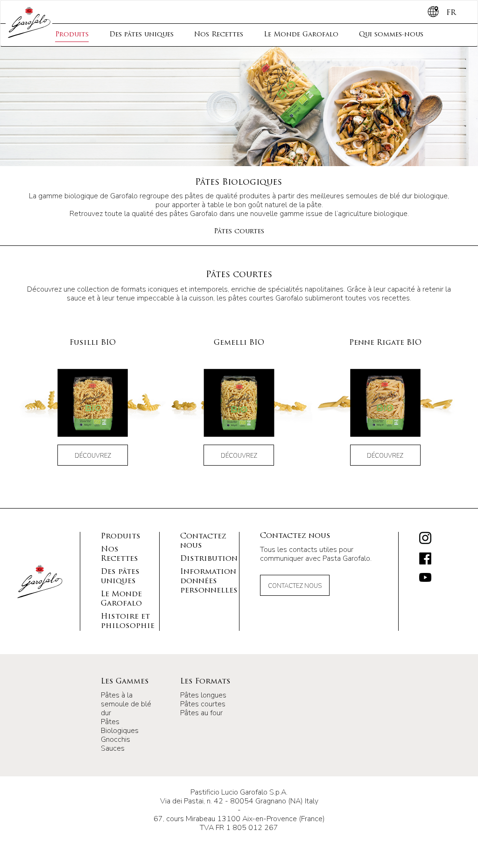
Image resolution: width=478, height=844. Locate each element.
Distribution (209, 559)
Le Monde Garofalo (301, 34)
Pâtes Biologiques (120, 726)
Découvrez (93, 456)
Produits (72, 34)
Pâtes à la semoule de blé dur (126, 704)
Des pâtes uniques (141, 34)
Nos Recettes (218, 34)
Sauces (113, 748)
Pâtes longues (203, 695)
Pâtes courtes (239, 231)
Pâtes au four (201, 713)
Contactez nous (295, 586)
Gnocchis (115, 739)
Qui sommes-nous (391, 34)
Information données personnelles (209, 581)
